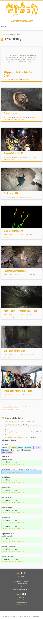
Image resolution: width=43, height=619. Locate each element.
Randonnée (27, 450)
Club (16, 157)
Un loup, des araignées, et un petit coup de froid (20, 432)
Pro (32, 275)
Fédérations (22, 604)
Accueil (3, 34)
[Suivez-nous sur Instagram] (4, 27)
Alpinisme (29, 448)
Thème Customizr (35, 616)
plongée (6, 317)
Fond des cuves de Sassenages (15, 271)
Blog (8, 34)
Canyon (6, 450)
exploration (34, 315)
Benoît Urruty (26, 79)
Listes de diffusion (22, 600)
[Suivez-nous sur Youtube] (6, 27)
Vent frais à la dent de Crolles (14, 422)
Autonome (17, 79)
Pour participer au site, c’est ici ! (21, 589)
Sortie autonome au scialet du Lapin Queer (18, 427)
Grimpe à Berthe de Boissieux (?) (13, 464)
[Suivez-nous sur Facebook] (2, 27)
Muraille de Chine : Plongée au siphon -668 (20, 311)
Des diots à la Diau (11, 113)
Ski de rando (16, 450)
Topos (21, 586)
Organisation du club (21, 602)
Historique (21, 607)
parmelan (6, 119)
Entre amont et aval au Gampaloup (16, 437)
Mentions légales (21, 579)
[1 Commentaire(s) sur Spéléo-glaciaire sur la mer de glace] (40, 371)
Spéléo (24, 117)
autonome (34, 117)
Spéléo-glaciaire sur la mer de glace (18, 391)
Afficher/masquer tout (11, 445)
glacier (6, 357)
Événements (8, 453)
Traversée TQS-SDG (12, 424)
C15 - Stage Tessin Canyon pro (13, 472)
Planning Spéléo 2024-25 (13, 153)
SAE (21, 448)
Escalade (13, 448)
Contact (22, 577)
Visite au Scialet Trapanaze (14, 351)
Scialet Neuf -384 (11, 193)
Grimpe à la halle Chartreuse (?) (13, 561)
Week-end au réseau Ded (13, 231)
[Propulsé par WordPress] (20, 616)
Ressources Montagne (22, 581)
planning (30, 157)
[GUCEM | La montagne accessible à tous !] (21, 10)
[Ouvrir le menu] (39, 26)
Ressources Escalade (21, 583)
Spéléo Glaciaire (32, 395)
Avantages (21, 597)
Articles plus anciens (10, 409)
